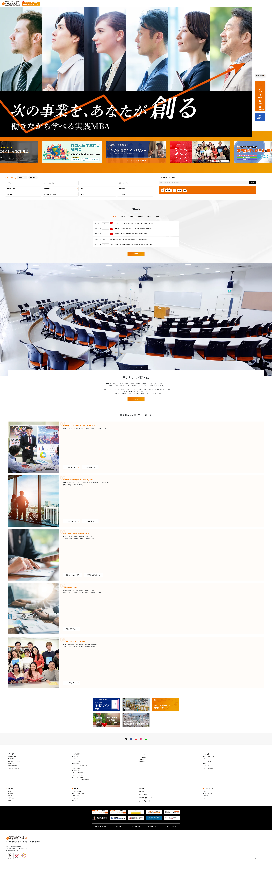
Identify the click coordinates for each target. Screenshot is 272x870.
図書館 (206, 795)
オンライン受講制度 (49, 183)
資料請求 (260, 97)
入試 (162, 190)
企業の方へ (33, 177)
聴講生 (83, 188)
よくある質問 (122, 194)
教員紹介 (83, 194)
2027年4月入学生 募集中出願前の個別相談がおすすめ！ (31, 3)
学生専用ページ (208, 793)
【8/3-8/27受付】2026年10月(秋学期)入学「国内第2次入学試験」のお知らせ (131, 244)
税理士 (179, 190)
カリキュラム (84, 183)
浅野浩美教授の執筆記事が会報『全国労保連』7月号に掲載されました (129, 239)
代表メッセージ (118, 826)
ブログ (157, 216)
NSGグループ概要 (136, 826)
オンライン (168, 190)
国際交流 (140, 216)
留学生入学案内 (143, 794)
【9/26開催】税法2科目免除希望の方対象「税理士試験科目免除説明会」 (133, 228)
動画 (185, 190)
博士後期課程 (122, 188)
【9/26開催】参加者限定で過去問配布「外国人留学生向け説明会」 (131, 233)
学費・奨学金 (10, 194)
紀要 (205, 798)
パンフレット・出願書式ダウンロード (82, 779)
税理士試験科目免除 (123, 183)
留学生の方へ (22, 177)
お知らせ (149, 216)
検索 (252, 182)
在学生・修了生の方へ (260, 118)
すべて (114, 216)
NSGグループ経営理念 (100, 826)
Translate (263, 78)
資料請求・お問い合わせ (145, 797)
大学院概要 (9, 183)
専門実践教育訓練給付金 (50, 194)
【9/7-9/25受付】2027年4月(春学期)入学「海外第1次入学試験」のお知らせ (134, 223)
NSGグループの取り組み (153, 826)
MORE (136, 254)
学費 (175, 190)
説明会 (260, 103)
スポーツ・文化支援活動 (171, 826)
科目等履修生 (47, 188)
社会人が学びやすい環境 (72, 575)
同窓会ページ (207, 791)
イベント (123, 216)
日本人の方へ (10, 177)
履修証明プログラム (11, 188)
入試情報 (260, 91)
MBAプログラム (71, 521)
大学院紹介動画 (260, 109)
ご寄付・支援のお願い (145, 801)
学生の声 (10, 788)
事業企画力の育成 (90, 467)
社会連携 (141, 788)
